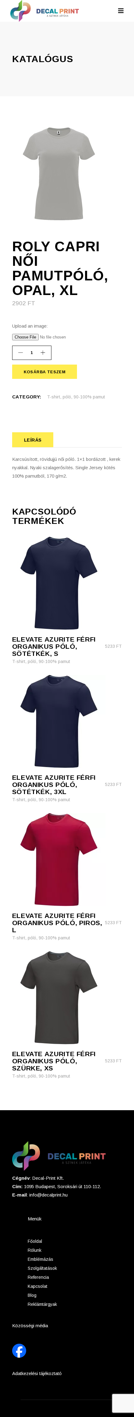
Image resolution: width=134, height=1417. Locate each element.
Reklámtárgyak (42, 1304)
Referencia (38, 1277)
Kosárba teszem (44, 372)
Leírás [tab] (33, 440)
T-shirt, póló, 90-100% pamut (76, 396)
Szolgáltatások (42, 1268)
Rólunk (34, 1250)
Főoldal (35, 1241)
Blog (32, 1295)
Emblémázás (40, 1259)
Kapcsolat (37, 1286)
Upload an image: (30, 326)
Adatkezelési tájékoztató (37, 1373)
